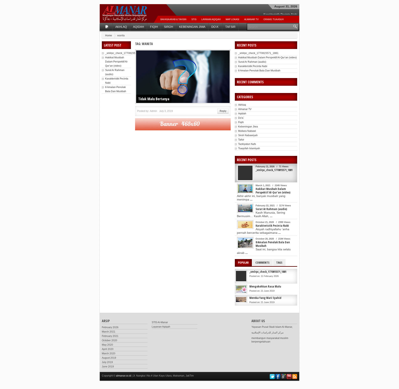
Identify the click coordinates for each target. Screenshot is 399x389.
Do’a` (215, 26)
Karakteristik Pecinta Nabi (252, 66)
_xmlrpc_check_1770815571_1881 (125, 53)
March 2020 (108, 353)
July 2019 (107, 362)
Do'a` (241, 117)
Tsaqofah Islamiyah (249, 148)
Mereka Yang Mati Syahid (265, 298)
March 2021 (108, 331)
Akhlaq (121, 26)
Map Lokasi (232, 19)
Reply (223, 111)
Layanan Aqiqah (211, 19)
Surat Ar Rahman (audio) (252, 61)
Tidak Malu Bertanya (153, 98)
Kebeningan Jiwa (192, 26)
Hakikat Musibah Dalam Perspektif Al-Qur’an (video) (116, 61)
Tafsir (230, 26)
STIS (193, 19)
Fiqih (154, 26)
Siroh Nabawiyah (248, 135)
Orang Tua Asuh (274, 19)
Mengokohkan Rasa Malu (265, 286)
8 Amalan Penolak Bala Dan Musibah (259, 70)
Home (108, 35)
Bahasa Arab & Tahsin (173, 19)
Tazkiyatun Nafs (247, 144)
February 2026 (110, 327)
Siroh (168, 26)
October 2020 (109, 340)
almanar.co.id (123, 375)
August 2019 (109, 357)
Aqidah (138, 26)
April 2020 (107, 349)
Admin (153, 111)
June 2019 (108, 366)
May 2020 (107, 344)
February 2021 (110, 336)
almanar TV (251, 19)
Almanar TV (244, 109)
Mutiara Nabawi (247, 131)
